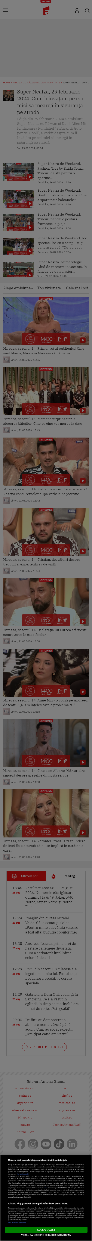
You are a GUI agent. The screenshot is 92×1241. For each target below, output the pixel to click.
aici (45, 1188)
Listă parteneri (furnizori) (17, 1222)
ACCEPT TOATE (46, 1229)
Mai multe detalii (22, 1174)
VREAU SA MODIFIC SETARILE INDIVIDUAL (46, 1235)
